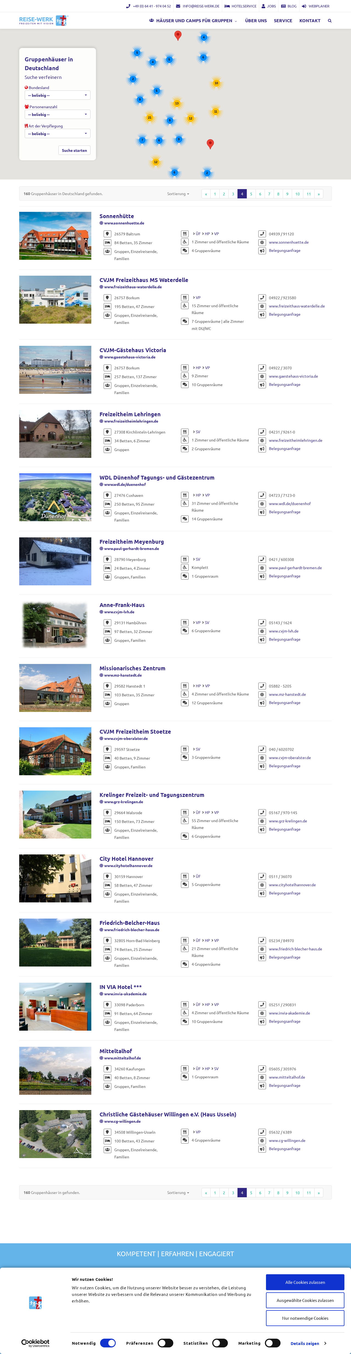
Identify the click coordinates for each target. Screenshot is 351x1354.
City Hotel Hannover (126, 858)
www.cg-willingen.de (122, 1121)
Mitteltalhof (116, 1050)
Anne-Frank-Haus (122, 604)
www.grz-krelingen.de (123, 801)
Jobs (271, 6)
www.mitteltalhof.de (122, 1057)
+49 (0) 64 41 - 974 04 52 (151, 6)
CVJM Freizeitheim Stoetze (135, 731)
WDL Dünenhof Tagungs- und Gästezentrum (157, 477)
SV (198, 431)
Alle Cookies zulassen (305, 1282)
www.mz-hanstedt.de (123, 674)
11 (309, 193)
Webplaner (318, 6)
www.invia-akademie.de (125, 993)
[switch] (165, 1343)
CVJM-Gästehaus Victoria (133, 350)
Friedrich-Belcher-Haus (130, 922)
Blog (292, 6)
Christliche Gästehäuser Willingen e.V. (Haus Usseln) (168, 1114)
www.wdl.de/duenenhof (125, 484)
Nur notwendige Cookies (305, 1318)
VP (216, 233)
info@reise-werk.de (200, 6)
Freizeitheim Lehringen (130, 414)
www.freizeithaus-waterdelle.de (133, 286)
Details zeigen (305, 1343)
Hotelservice (244, 6)
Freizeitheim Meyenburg (132, 541)
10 (297, 193)
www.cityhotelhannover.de (128, 865)
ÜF (198, 233)
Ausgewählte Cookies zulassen (305, 1300)
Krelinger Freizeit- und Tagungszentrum (152, 794)
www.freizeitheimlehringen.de (131, 420)
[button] (178, 36)
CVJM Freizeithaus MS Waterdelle (144, 279)
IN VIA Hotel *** (121, 986)
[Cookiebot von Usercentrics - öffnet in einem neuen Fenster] (36, 1343)
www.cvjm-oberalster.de (126, 738)
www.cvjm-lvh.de (119, 611)
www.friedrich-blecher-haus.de (131, 929)
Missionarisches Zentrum (132, 668)
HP (207, 233)
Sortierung (176, 193)
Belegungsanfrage (285, 250)
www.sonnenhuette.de (124, 222)
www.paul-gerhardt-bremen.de (131, 548)
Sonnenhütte (117, 216)
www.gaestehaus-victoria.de (129, 356)
